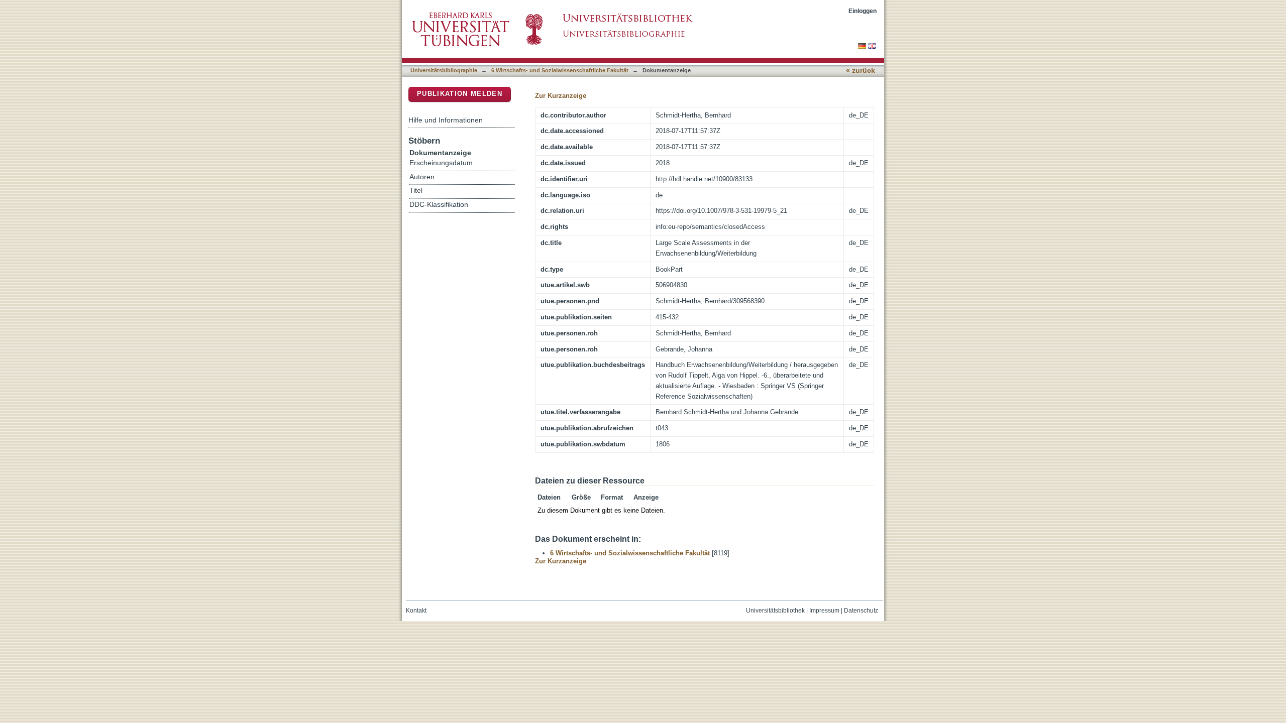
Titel (415, 190)
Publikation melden (459, 93)
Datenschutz (861, 610)
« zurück (860, 70)
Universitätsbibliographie (443, 70)
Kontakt (416, 610)
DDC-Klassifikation (438, 204)
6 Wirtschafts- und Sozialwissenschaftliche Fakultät (559, 70)
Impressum (824, 610)
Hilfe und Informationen (445, 120)
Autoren (422, 177)
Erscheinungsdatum (441, 163)
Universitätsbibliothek (775, 610)
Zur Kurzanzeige (560, 95)
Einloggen (862, 11)
